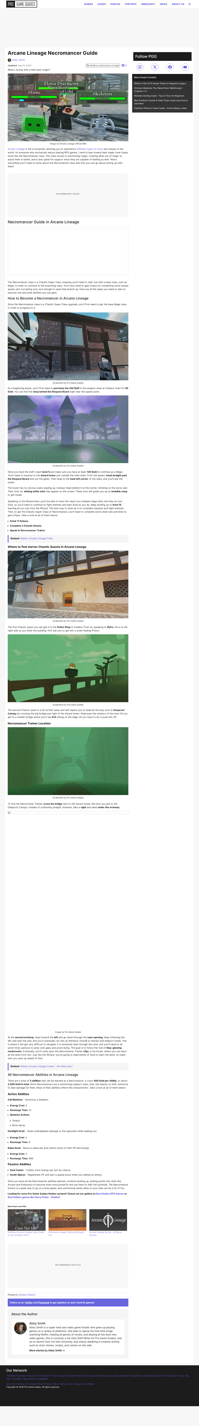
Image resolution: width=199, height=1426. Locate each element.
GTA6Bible (43, 1379)
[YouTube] (185, 67)
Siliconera (70, 1375)
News (163, 4)
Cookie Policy (36, 1384)
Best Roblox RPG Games (110, 1193)
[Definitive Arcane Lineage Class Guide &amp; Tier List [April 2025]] (27, 1220)
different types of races (90, 148)
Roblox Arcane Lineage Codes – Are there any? (47, 1066)
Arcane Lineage (16, 148)
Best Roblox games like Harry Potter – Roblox (33, 1197)
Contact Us (22, 1384)
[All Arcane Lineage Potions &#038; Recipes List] (67, 1220)
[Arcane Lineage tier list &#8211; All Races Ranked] (108, 1220)
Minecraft (148, 4)
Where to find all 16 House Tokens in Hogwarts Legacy (160, 83)
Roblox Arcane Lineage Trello (37, 538)
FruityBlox (17, 1379)
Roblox (115, 4)
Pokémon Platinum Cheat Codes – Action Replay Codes (160, 108)
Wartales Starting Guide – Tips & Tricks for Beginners (159, 95)
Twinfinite (10, 1375)
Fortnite (131, 4)
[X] (155, 67)
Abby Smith (18, 59)
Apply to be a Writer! (84, 1384)
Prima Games (57, 1375)
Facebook (43, 1302)
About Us (178, 4)
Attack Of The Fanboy (38, 1375)
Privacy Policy (51, 1384)
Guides (88, 4)
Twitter (29, 1302)
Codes (101, 4)
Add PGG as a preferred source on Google (104, 65)
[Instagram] (139, 67)
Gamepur (21, 1375)
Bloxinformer (30, 1379)
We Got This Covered (87, 1375)
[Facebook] (170, 67)
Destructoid (104, 1375)
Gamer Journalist (120, 1375)
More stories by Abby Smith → (47, 1350)
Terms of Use (66, 1384)
